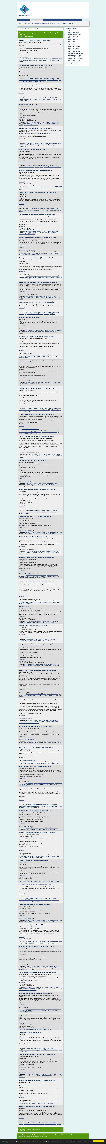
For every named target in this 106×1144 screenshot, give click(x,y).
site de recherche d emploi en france (29, 433)
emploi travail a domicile (75, 20)
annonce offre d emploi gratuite (48, 186)
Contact (71, 23)
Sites (33, 23)
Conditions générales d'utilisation (40, 1134)
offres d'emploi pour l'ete (33, 330)
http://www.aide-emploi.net (28, 229)
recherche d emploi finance (45, 455)
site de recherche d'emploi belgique (32, 1050)
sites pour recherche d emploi (51, 208)
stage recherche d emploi (36, 277)
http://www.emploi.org (27, 328)
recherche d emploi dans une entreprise (39, 486)
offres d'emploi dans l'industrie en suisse (33, 1101)
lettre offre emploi (72, 37)
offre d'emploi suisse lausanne (48, 1101)
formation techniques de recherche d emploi (38, 276)
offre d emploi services (74, 51)
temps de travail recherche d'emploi (48, 232)
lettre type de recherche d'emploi (29, 744)
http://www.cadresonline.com (28, 141)
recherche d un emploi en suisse (42, 383)
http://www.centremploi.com (28, 530)
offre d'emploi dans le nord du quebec (33, 165)
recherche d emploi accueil (26, 297)
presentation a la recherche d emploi (47, 721)
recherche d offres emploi (45, 99)
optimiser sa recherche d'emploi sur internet (53, 277)
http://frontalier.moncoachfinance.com (30, 429)
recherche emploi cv (41, 763)
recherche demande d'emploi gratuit (27, 666)
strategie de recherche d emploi (38, 123)
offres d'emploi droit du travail (34, 664)
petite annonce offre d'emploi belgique (48, 880)
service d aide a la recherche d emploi (37, 231)
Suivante (34, 1129)
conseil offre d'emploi (32, 828)
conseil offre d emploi (25, 829)
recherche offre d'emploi (42, 60)
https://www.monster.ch (27, 637)
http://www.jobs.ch (26, 57)
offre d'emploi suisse (46, 621)
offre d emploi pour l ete (47, 330)
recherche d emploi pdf (24, 513)
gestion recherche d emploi (33, 483)
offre (36, 20)
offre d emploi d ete (49, 314)
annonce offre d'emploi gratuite (33, 186)
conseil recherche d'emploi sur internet (27, 990)
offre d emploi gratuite (39, 188)
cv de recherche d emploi (31, 125)
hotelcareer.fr (25, 1007)
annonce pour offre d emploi (75, 53)
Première (24, 1129)
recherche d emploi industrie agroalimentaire (27, 721)
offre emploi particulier (74, 46)
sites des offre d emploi (34, 622)
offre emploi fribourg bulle (30, 639)
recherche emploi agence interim (49, 720)
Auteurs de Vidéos (40, 23)
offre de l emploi (72, 50)
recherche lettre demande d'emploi (34, 252)
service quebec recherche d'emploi (49, 165)
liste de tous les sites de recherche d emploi (52, 430)
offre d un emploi (72, 43)
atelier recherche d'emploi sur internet (33, 355)
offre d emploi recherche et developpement (31, 279)
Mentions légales (26, 1134)
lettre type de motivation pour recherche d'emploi (48, 665)
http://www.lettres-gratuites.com (29, 739)
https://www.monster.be (27, 96)
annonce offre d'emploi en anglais (38, 881)
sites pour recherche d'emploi (34, 208)
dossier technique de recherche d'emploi (35, 551)
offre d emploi (71, 41)
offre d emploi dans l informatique (29, 807)
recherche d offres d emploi (35, 314)
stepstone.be (25, 1046)
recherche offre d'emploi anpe (30, 1075)
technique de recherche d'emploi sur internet (51, 988)
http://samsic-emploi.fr (27, 718)
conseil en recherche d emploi (49, 512)
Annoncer (64, 23)
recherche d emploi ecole (30, 411)
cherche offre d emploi (30, 640)
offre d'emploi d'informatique (53, 143)
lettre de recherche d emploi (33, 254)
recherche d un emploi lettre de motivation (36, 122)
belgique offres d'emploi (48, 1027)
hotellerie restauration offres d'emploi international (35, 1009)
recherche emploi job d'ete (33, 59)
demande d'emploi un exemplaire (51, 664)
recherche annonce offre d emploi (51, 59)
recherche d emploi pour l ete (38, 331)
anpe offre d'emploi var (30, 1122)
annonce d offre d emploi (74, 55)
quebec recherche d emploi (49, 296)
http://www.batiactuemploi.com (28, 760)
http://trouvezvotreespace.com (29, 163)
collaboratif (23, 20)
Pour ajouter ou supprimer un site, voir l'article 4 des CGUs (33, 1136)
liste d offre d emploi (50, 533)
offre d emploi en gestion (40, 145)
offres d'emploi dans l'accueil (35, 1103)
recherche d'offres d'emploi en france (36, 1074)
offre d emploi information (42, 639)
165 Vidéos (27, 36)
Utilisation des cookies (55, 1134)
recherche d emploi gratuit (32, 512)
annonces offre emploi (74, 56)
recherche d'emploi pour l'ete (37, 80)
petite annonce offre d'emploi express (33, 880)
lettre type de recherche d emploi (31, 856)
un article (57, 23)
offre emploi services (73, 48)
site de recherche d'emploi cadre (34, 296)
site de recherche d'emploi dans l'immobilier (34, 1124)
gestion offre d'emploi (25, 145)
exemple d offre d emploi (36, 533)
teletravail (49, 20)
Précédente (29, 1129)
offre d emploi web (73, 36)
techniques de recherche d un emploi (36, 78)
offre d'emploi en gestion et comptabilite (28, 455)
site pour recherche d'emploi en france (30, 432)
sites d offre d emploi (48, 622)
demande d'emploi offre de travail (34, 253)
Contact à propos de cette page (70, 1134)
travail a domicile (62, 20)
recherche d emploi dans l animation (29, 988)
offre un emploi (72, 44)
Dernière (38, 1129)
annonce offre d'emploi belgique (53, 881)
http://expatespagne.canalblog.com (30, 573)
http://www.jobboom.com (27, 826)
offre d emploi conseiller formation (48, 828)
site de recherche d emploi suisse (26, 60)
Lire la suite (21, 54)
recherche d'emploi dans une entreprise (33, 81)
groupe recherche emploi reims (31, 783)
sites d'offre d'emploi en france (36, 806)
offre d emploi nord (39, 167)
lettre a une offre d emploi (74, 34)
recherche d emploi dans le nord (26, 167)
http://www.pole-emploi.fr (27, 353)
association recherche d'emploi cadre (43, 784)
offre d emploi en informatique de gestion (35, 143)
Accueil (21, 23)
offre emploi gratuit (73, 31)
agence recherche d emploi (33, 720)
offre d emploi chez (31, 312)
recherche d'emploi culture (48, 552)
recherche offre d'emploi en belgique (34, 97)
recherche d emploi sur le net (30, 232)
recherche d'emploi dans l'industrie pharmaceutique (29, 723)
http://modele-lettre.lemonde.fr (29, 250)
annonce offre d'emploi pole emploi (54, 806)
